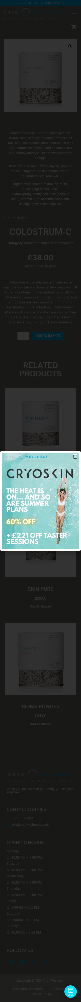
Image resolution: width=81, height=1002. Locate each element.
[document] (40, 501)
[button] (75, 456)
